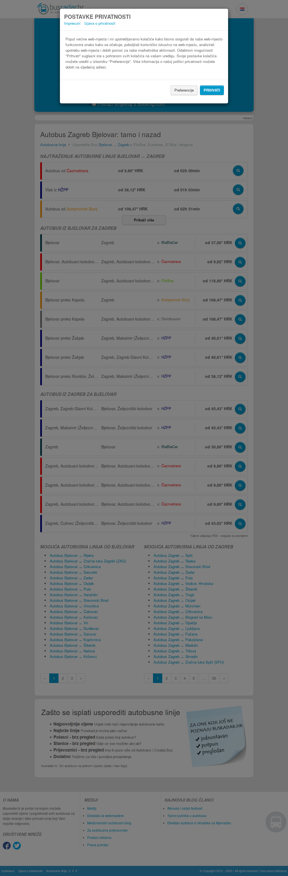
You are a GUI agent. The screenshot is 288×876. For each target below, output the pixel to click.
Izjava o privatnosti (99, 23)
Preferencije (184, 90)
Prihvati (212, 90)
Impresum (72, 23)
